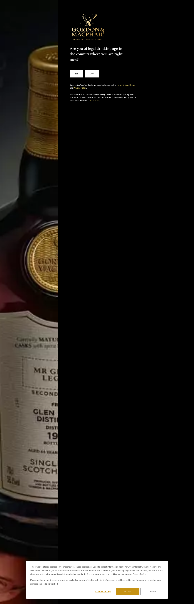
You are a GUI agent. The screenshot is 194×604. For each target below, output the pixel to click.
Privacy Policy (80, 88)
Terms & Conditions (126, 85)
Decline (152, 591)
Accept (127, 591)
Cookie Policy (94, 100)
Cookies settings (103, 591)
